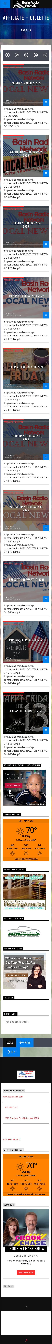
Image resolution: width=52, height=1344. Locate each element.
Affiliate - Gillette (13, 67)
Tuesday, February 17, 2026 (27, 579)
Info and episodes (26, 1272)
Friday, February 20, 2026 (27, 366)
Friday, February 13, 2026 (26, 711)
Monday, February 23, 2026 (26, 296)
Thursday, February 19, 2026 (26, 438)
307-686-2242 (11, 1107)
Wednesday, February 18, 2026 (26, 509)
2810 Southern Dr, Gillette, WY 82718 (22, 1118)
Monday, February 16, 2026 (26, 640)
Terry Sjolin (10, 100)
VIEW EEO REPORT (11, 1139)
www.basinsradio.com (13, 1096)
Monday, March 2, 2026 (27, 83)
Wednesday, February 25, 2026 (26, 154)
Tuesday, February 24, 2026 (27, 225)
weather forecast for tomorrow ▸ (26, 1194)
